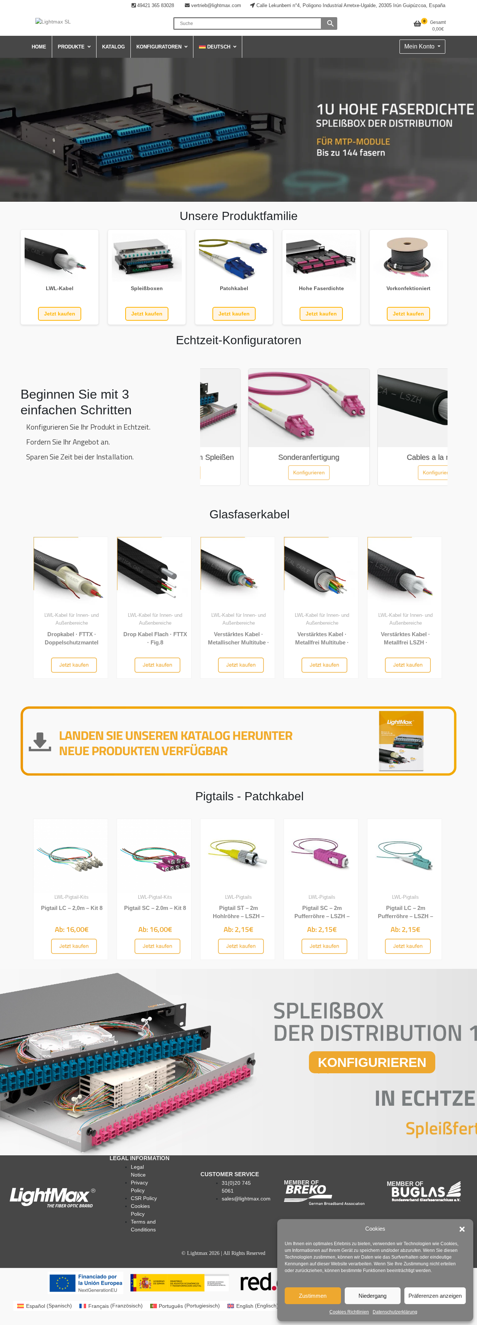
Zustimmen (312, 1296)
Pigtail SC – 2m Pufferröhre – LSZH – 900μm (322, 916)
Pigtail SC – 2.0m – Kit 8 (155, 908)
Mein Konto (420, 46)
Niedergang (372, 1296)
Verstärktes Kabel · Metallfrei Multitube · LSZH (322, 642)
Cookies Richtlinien (349, 1312)
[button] (462, 1229)
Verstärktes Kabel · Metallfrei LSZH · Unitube (405, 642)
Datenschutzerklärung (395, 1312)
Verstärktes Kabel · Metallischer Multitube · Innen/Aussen (238, 642)
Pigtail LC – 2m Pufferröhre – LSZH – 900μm (405, 916)
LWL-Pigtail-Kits (71, 897)
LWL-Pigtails (238, 897)
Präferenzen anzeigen (435, 1296)
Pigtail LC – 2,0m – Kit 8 (71, 908)
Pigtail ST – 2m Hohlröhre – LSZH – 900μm (238, 916)
